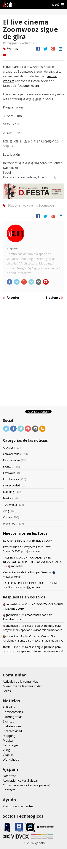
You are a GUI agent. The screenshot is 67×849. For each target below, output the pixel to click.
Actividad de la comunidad (20, 681)
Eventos (12, 49)
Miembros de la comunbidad (22, 686)
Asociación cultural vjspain (21, 780)
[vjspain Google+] (24, 282)
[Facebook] (13, 428)
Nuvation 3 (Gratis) (14, 540)
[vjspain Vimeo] (31, 282)
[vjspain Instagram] (39, 282)
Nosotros (9, 776)
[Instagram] (35, 428)
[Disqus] (33, 356)
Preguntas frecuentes (18, 806)
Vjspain (7, 517)
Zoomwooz (46, 205)
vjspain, (14, 43)
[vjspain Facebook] (10, 282)
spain (8, 4)
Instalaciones (11, 479)
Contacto (9, 790)
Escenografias (11, 460)
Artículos (8, 447)
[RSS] (42, 428)
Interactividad (11, 485)
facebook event (28, 86)
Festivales (9, 473)
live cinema (29, 205)
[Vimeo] (20, 428)
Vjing (6, 511)
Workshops (10, 523)
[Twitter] (6, 428)
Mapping (8, 492)
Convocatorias (12, 454)
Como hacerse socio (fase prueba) (26, 785)
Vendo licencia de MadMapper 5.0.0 (25, 572)
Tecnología (10, 504)
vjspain (12, 248)
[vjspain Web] (46, 282)
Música (7, 498)
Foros (7, 691)
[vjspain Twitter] (17, 282)
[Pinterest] (28, 428)
